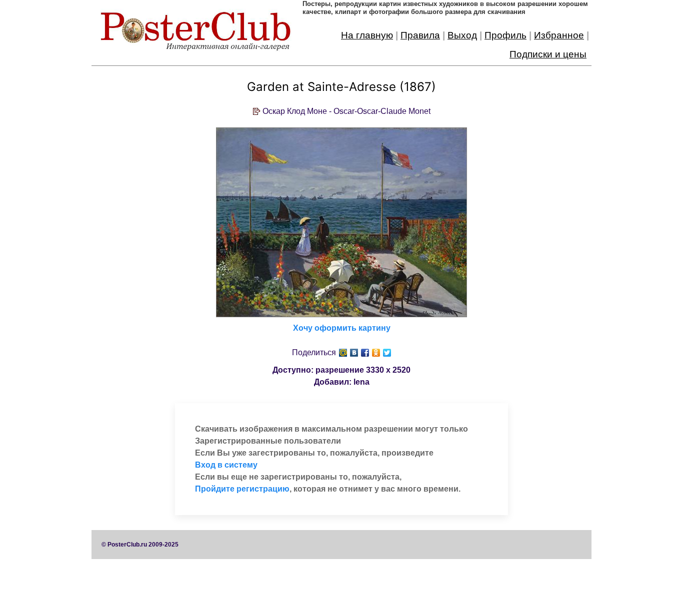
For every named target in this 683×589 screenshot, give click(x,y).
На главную (367, 35)
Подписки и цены (548, 54)
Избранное (559, 35)
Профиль (505, 35)
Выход (462, 35)
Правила (420, 35)
